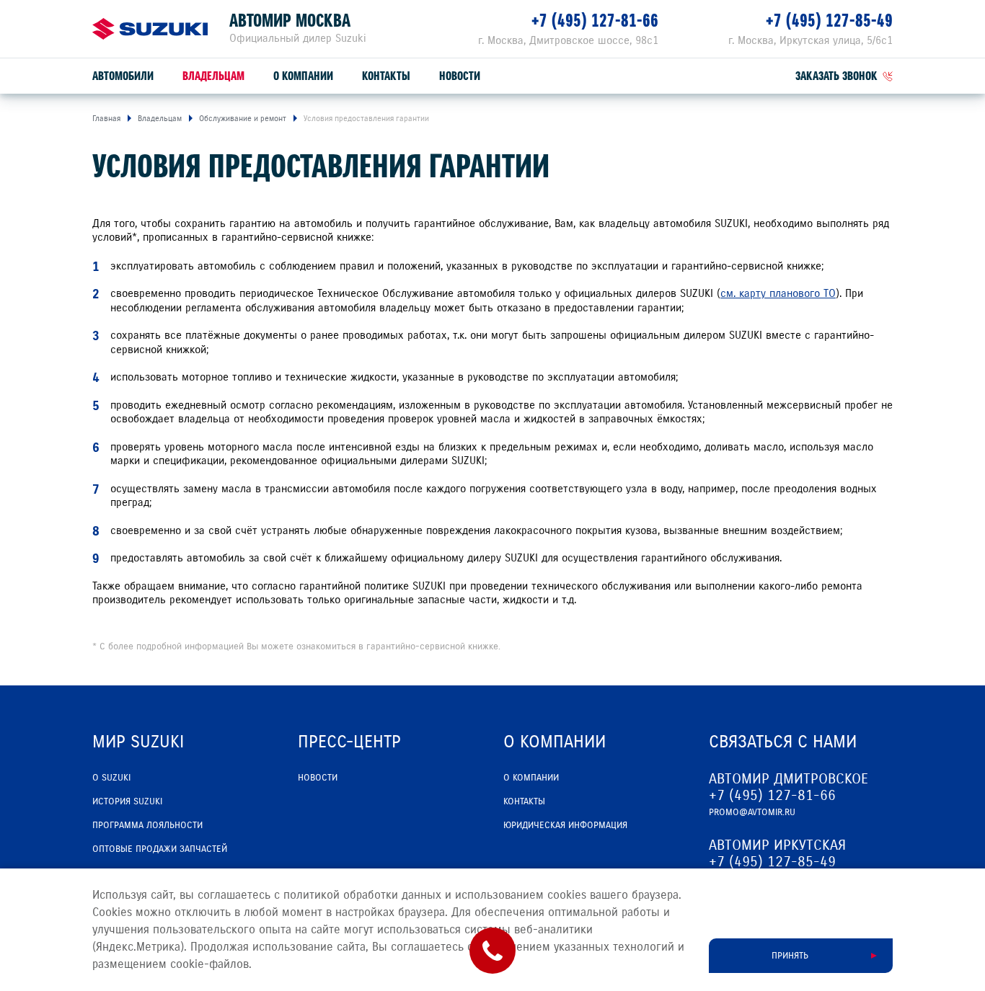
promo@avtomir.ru (752, 812)
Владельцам (213, 76)
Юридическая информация (565, 825)
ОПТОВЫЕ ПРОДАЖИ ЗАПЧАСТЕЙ (159, 849)
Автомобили (123, 76)
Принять (790, 955)
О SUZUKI (111, 777)
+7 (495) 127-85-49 (829, 20)
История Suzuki (127, 801)
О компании (303, 76)
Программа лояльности (147, 825)
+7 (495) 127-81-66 (594, 20)
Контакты (386, 76)
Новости (459, 76)
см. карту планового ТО (778, 293)
